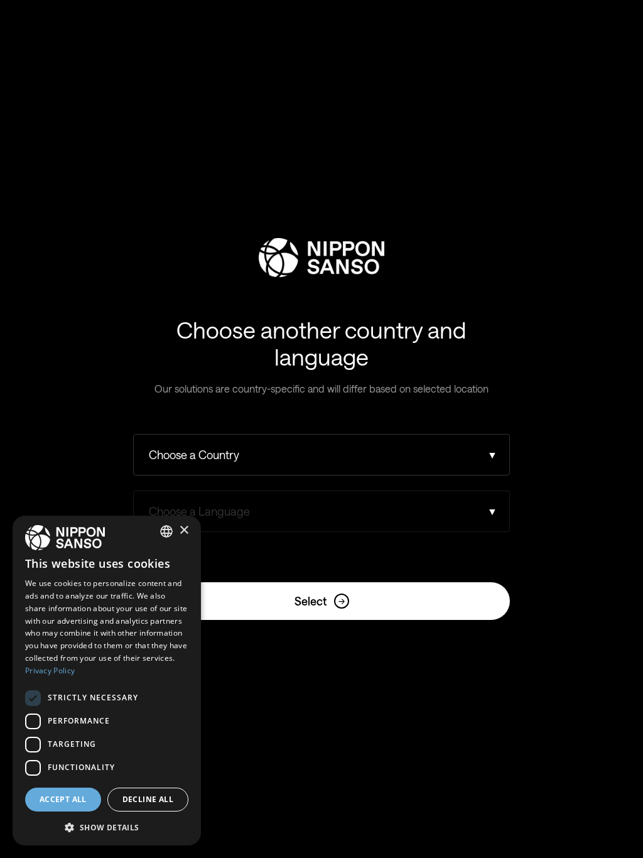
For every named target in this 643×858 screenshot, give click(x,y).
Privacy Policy (50, 670)
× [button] (183, 530)
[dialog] (107, 680)
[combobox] (166, 531)
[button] (106, 826)
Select (319, 601)
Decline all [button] (147, 799)
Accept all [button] (63, 799)
